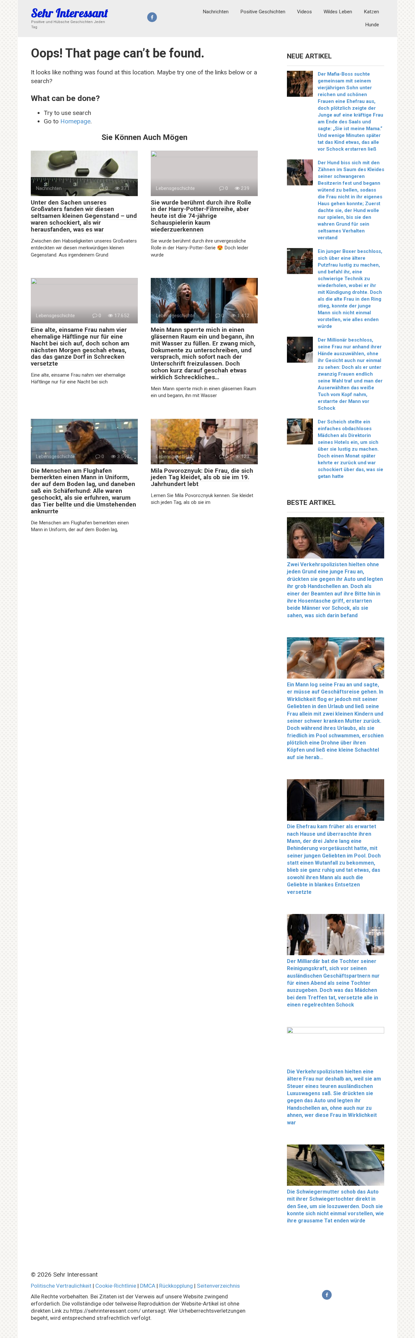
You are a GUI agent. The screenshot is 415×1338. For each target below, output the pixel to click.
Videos (304, 12)
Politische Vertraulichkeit (61, 1285)
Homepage (75, 121)
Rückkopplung (176, 1285)
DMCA (147, 1285)
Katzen (371, 12)
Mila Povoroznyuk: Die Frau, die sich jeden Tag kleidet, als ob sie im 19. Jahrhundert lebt (202, 477)
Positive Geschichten (262, 12)
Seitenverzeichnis (218, 1285)
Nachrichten (216, 12)
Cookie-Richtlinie (115, 1285)
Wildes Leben (338, 12)
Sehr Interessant (69, 13)
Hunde (372, 25)
